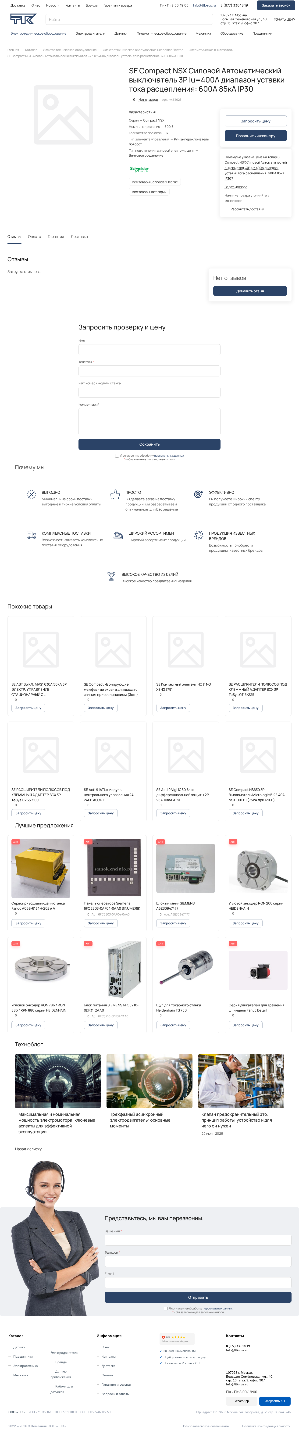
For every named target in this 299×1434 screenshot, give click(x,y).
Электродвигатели (64, 1353)
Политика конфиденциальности (266, 1426)
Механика (20, 1375)
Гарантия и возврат (116, 1384)
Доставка (79, 236)
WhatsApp (242, 1401)
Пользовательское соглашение (205, 1426)
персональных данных (169, 456)
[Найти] (207, 19)
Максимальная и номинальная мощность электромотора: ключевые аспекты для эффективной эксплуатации (56, 1122)
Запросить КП (275, 1401)
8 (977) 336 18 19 (234, 5)
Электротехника (25, 1366)
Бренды (61, 1362)
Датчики (19, 1347)
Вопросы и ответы (115, 1394)
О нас (106, 1347)
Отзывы (14, 236)
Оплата (34, 236)
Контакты (109, 1356)
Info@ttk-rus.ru (204, 5)
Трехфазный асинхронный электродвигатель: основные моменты (140, 1120)
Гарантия (56, 236)
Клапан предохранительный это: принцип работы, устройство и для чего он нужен (237, 1120)
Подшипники (23, 1356)
